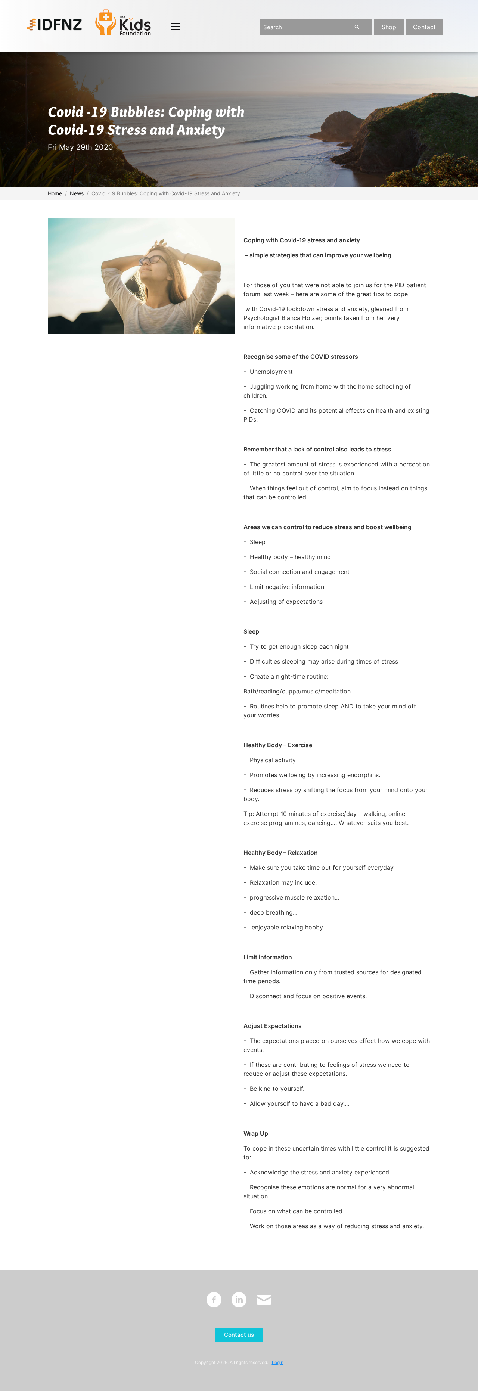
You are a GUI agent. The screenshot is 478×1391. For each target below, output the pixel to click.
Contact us (239, 1334)
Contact (424, 27)
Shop (389, 27)
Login (277, 1362)
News (77, 193)
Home (55, 193)
